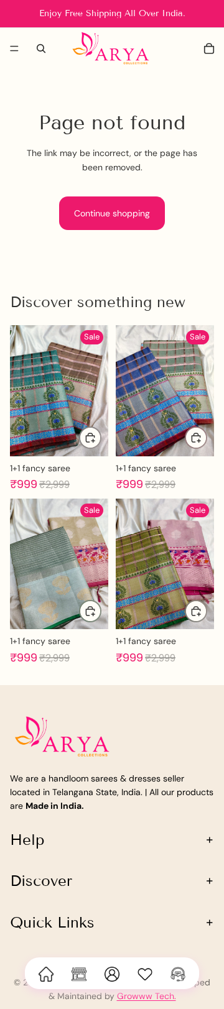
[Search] (41, 48)
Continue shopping (112, 213)
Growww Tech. (146, 996)
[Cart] (209, 48)
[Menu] (14, 48)
